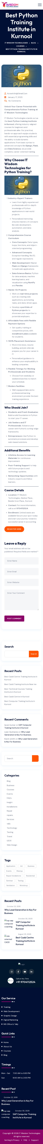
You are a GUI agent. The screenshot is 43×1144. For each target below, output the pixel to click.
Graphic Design (10, 1015)
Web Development (21, 263)
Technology (12, 828)
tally (9, 823)
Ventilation (10, 885)
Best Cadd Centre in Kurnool (16, 696)
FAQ (25, 1140)
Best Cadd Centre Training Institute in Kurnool (20, 678)
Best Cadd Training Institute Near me (20, 684)
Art (21, 866)
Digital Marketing (11, 1020)
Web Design (12, 845)
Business (10, 785)
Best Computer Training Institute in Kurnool (19, 703)
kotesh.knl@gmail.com (17, 93)
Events (10, 794)
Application (10, 866)
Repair (9, 811)
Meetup (20, 871)
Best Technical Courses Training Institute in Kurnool (18, 690)
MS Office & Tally (11, 1024)
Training (7, 1007)
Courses (10, 789)
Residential (30, 876)
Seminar (9, 881)
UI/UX (9, 840)
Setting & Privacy (11, 1140)
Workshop (24, 885)
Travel (9, 836)
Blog (9, 781)
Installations (12, 806)
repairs (10, 815)
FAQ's (9, 798)
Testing (10, 832)
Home (6, 1042)
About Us (8, 1046)
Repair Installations (13, 876)
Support (35, 1140)
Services (10, 819)
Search (9, 646)
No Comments (14, 101)
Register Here (14, 529)
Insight (10, 802)
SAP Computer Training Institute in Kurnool (25, 925)
